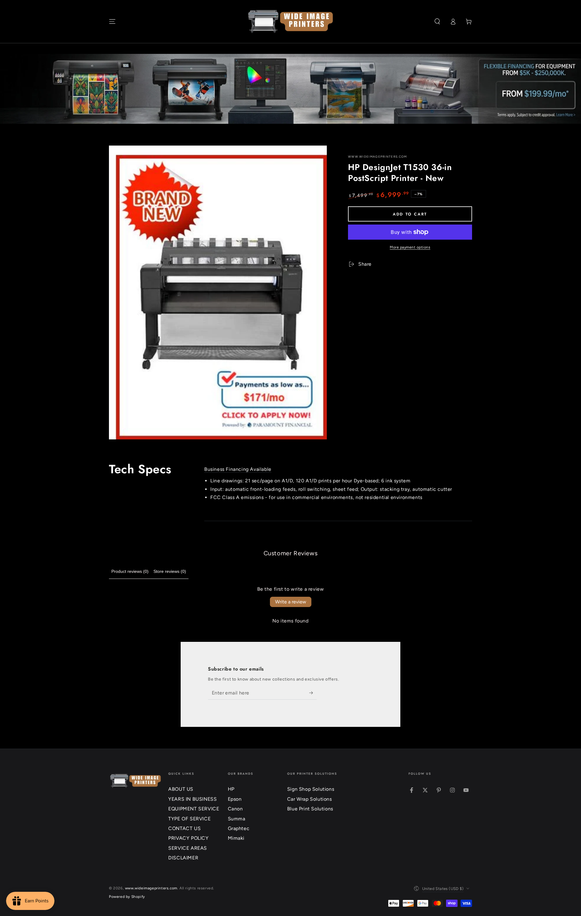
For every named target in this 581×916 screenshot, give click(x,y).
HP (231, 789)
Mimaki (236, 838)
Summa (236, 819)
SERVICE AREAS (187, 848)
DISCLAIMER (183, 858)
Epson (235, 799)
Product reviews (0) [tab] (130, 571)
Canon (235, 809)
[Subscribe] (313, 692)
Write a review (290, 602)
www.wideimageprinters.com (377, 157)
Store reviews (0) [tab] (169, 571)
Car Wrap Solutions (309, 799)
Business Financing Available (237, 469)
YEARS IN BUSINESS (192, 799)
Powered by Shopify (127, 897)
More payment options (410, 247)
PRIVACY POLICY (188, 838)
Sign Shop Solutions (310, 789)
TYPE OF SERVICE (189, 819)
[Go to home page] (290, 21)
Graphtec (239, 828)
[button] (437, 21)
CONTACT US (184, 828)
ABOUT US (180, 789)
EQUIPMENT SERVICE (193, 809)
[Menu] (112, 21)
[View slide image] (290, 89)
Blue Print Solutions (310, 809)
